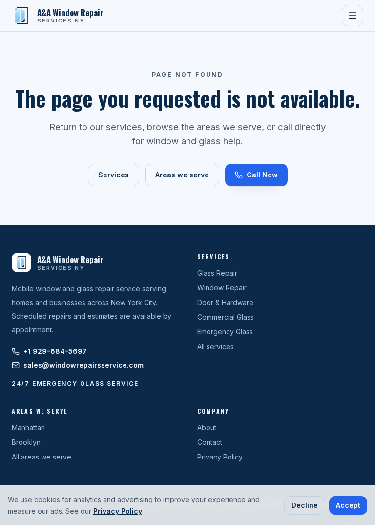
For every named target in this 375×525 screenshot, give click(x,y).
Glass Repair (217, 273)
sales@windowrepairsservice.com (83, 365)
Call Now (262, 175)
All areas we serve (41, 457)
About (206, 427)
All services (215, 346)
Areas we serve (182, 175)
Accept (348, 505)
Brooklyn (26, 442)
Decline (305, 505)
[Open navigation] (352, 15)
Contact (209, 442)
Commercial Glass (225, 317)
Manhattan (28, 427)
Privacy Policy (220, 457)
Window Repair (222, 288)
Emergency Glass (225, 332)
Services (113, 175)
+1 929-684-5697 (55, 351)
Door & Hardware (225, 302)
